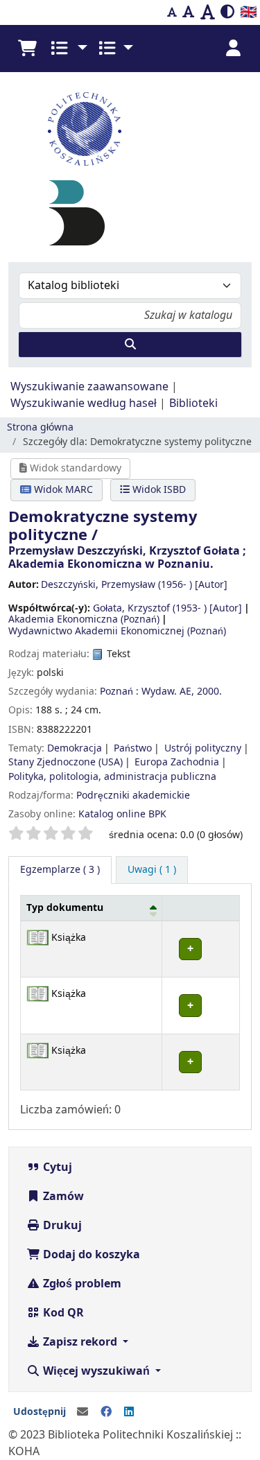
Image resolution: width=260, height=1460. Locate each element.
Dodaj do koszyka (90, 1254)
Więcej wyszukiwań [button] (96, 1371)
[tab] (152, 870)
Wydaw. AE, (167, 691)
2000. (209, 691)
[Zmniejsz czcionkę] (172, 12)
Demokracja (74, 748)
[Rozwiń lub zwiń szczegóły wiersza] (200, 949)
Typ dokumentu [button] (64, 908)
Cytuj (56, 1167)
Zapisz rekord (80, 1342)
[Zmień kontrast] (227, 12)
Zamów (62, 1196)
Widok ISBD (158, 490)
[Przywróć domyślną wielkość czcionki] (189, 12)
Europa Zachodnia (177, 762)
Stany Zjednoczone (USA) (65, 762)
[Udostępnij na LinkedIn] (129, 1412)
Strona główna (40, 427)
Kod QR (62, 1313)
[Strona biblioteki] (77, 213)
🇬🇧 (248, 12)
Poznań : (119, 691)
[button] (27, 49)
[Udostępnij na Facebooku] (106, 1412)
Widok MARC (62, 490)
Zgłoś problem (80, 1284)
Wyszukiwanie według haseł (83, 403)
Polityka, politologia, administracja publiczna (112, 777)
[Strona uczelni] (130, 129)
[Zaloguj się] (233, 49)
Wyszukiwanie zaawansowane (89, 387)
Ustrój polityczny (202, 748)
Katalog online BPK (122, 814)
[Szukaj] (130, 344)
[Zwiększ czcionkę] (208, 12)
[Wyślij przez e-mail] (82, 1412)
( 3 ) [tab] (60, 869)
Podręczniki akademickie (133, 795)
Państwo (133, 748)
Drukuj (61, 1225)
